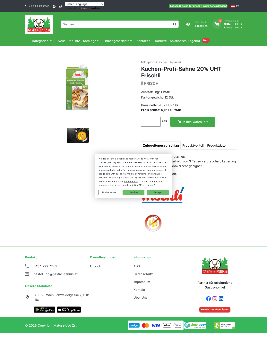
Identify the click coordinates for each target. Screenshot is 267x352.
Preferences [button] (146, 185)
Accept (158, 192)
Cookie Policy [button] (131, 181)
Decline (133, 192)
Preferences (109, 192)
